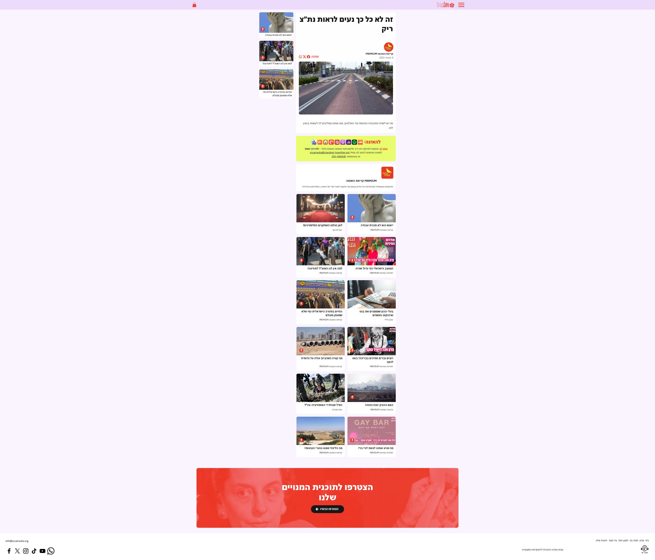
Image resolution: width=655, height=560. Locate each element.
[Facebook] (9, 551)
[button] (194, 4)
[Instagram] (25, 551)
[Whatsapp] (50, 551)
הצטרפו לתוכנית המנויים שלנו (327, 492)
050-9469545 (339, 156)
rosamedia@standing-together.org (330, 152)
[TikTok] (34, 551)
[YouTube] (42, 551)
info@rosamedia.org (16, 541)
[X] (17, 551)
